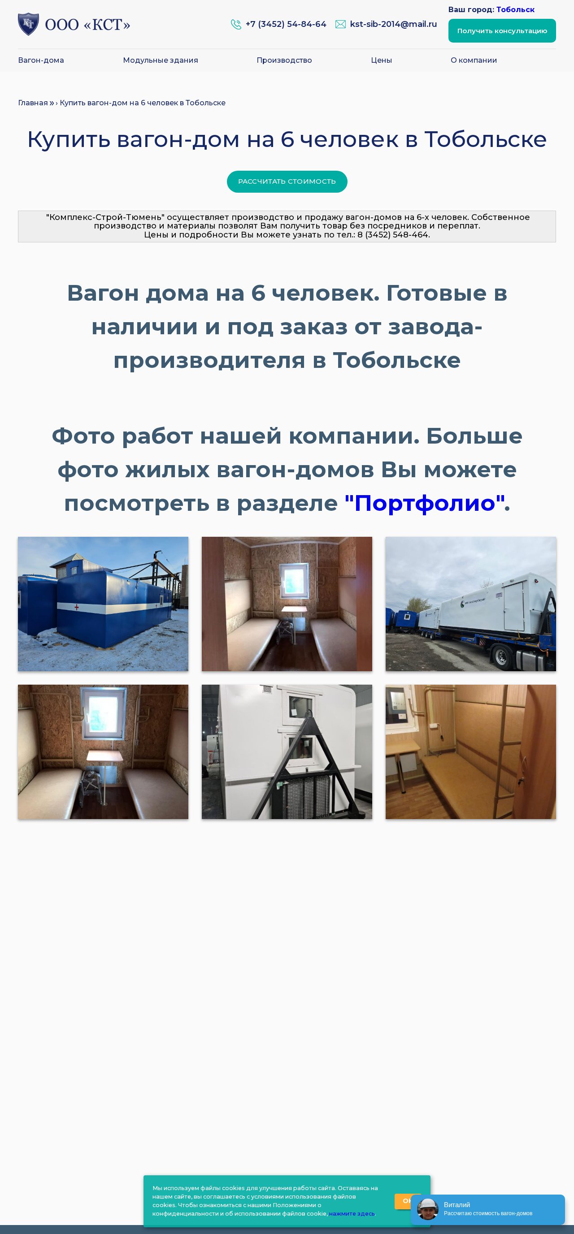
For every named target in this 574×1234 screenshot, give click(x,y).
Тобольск (515, 9)
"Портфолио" (424, 503)
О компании (474, 60)
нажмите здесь (352, 1213)
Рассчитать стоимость (287, 181)
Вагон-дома (41, 60)
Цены (381, 60)
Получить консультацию (502, 30)
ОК (408, 1201)
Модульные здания (160, 60)
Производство (284, 60)
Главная (33, 103)
